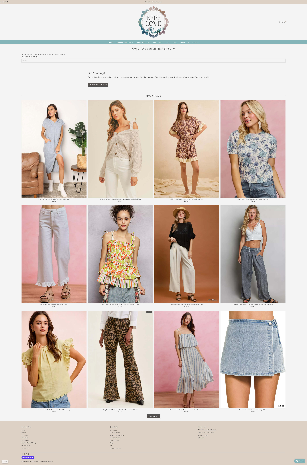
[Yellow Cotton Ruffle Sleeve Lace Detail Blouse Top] (54, 359)
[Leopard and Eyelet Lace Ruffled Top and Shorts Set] (186, 149)
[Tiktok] (7, 2)
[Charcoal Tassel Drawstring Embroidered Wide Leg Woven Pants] (253, 254)
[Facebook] (0, 2)
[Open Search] (279, 22)
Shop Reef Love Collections (98, 84)
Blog (167, 42)
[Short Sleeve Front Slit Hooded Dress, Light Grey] (54, 149)
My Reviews (25, 440)
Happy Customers (115, 448)
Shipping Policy (26, 445)
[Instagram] (3, 2)
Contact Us (184, 42)
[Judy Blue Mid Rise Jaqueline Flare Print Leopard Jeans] (120, 359)
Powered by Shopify (46, 461)
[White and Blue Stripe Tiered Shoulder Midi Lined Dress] (186, 359)
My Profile (25, 435)
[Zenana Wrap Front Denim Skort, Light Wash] (253, 359)
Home (111, 42)
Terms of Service (115, 438)
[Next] (228, 2)
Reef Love (36, 461)
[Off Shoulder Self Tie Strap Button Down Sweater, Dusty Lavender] (120, 149)
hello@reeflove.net (210, 430)
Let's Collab (158, 42)
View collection (153, 416)
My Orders (25, 438)
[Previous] (79, 2)
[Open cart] (284, 22)
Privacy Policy (114, 440)
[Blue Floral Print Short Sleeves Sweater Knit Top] (253, 149)
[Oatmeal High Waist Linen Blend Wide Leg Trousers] (186, 254)
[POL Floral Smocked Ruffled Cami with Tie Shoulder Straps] (120, 254)
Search (24, 432)
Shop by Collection (124, 42)
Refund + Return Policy (117, 435)
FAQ (175, 42)
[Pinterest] (5, 2)
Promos (195, 42)
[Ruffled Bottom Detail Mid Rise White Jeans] (54, 254)
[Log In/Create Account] (282, 22)
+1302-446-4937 (209, 432)
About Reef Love (143, 42)
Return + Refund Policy (29, 443)
